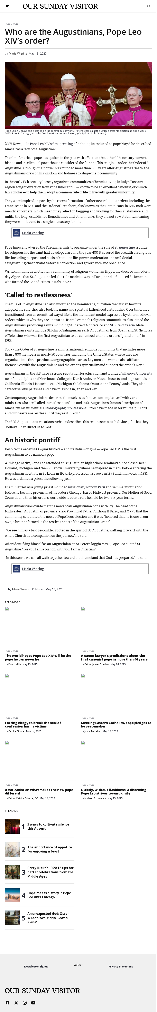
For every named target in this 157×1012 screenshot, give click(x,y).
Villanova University (136, 373)
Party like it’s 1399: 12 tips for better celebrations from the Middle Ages (50, 872)
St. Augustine (124, 247)
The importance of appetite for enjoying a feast (49, 849)
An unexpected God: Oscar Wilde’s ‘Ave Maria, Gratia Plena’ (48, 917)
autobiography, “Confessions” (65, 408)
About (78, 965)
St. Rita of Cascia (122, 325)
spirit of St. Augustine (91, 530)
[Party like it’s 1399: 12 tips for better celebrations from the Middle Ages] (12, 872)
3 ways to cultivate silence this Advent (48, 826)
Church (12, 23)
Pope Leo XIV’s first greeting (51, 144)
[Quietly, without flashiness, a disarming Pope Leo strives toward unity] (116, 761)
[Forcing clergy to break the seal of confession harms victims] (40, 694)
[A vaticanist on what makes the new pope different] (40, 761)
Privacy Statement (121, 966)
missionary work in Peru (86, 487)
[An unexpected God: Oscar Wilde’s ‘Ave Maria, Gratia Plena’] (12, 917)
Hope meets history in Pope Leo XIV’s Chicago (49, 895)
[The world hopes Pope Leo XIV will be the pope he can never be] (40, 627)
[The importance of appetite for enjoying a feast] (12, 849)
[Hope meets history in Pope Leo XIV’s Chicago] (12, 895)
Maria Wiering (33, 233)
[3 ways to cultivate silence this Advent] (12, 826)
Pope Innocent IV (63, 187)
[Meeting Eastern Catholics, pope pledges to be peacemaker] (116, 694)
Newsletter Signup (36, 966)
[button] (7, 6)
